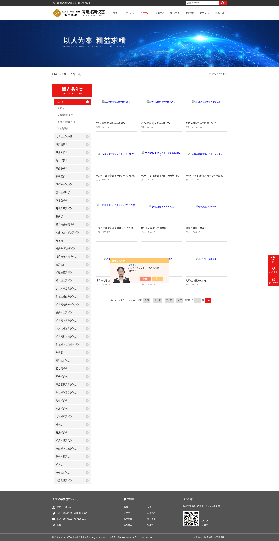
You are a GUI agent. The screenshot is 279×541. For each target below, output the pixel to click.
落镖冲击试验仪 (64, 184)
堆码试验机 (62, 376)
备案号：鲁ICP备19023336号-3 (124, 537)
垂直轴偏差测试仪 (65, 224)
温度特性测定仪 (64, 440)
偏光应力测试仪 (64, 312)
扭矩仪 (59, 216)
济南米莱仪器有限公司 (74, 3)
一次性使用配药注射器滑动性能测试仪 (205, 175)
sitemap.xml (146, 537)
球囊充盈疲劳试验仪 (196, 228)
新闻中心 (160, 13)
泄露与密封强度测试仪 (67, 232)
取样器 (59, 352)
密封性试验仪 (63, 192)
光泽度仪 (60, 264)
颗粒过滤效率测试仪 (66, 296)
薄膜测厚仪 (62, 128)
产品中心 (145, 13)
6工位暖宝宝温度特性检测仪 (110, 123)
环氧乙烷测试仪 (64, 208)
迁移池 (59, 240)
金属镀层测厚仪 (65, 115)
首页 (115, 13)
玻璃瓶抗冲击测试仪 (66, 336)
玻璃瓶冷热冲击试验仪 (67, 304)
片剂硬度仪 (62, 144)
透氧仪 (59, 424)
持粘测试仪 (62, 368)
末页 (180, 300)
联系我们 (219, 13)
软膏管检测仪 (63, 456)
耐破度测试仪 (63, 472)
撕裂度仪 (60, 176)
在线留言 (204, 13)
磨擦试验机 (62, 408)
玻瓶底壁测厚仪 (64, 272)
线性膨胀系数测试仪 (66, 392)
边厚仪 (60, 108)
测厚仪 (59, 102)
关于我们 (130, 13)
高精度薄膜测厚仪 (66, 121)
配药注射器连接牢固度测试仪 (201, 123)
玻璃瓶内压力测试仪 (66, 320)
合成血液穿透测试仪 (66, 288)
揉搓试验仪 (62, 432)
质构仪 (59, 464)
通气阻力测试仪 (64, 280)
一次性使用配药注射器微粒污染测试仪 (115, 175)
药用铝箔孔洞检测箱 (196, 280)
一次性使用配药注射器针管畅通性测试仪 (161, 175)
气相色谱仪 (62, 200)
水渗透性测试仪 (64, 480)
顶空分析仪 (62, 152)
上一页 (157, 300)
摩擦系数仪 (62, 168)
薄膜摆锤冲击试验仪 (66, 256)
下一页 (169, 300)
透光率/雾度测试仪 (65, 248)
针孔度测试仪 (63, 360)
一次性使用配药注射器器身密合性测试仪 (116, 228)
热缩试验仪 (62, 400)
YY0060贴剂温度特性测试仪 (155, 123)
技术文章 (174, 13)
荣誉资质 (189, 13)
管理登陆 (198, 537)
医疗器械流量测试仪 (66, 384)
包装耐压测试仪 (64, 416)
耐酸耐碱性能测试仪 (66, 448)
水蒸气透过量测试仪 (66, 328)
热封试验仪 (62, 160)
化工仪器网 (219, 537)
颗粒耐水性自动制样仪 (67, 344)
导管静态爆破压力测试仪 (153, 228)
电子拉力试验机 (64, 136)
